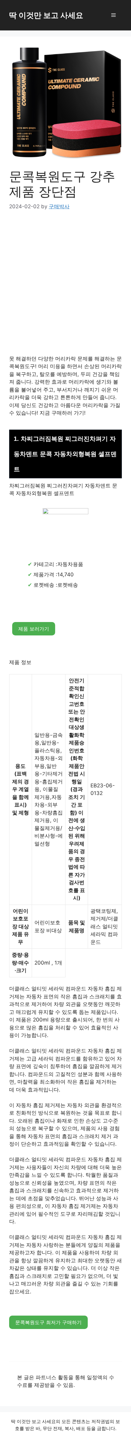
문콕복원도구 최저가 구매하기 (48, 1322)
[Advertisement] (65, 287)
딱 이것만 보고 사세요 (46, 15)
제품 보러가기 (33, 629)
